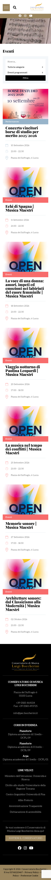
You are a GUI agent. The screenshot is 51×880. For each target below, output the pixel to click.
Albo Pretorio (25, 800)
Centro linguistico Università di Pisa (25, 794)
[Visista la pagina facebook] (20, 16)
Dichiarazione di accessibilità (25, 812)
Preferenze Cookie (29, 876)
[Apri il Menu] (6, 7)
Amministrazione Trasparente (25, 806)
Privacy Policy (32, 872)
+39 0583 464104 (25, 703)
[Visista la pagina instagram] (25, 16)
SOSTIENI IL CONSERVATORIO (25, 838)
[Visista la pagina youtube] (30, 16)
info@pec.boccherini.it (25, 713)
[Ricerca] (14, 7)
